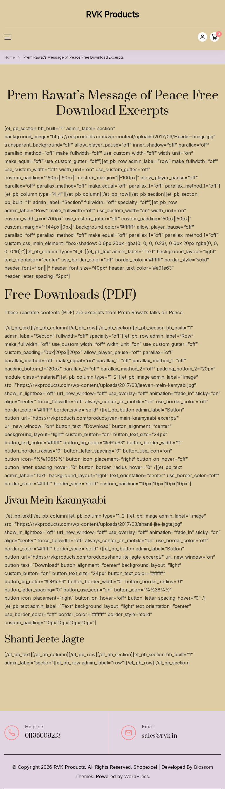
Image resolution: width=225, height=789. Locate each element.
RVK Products (112, 14)
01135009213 (43, 736)
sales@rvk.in (159, 736)
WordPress (136, 776)
